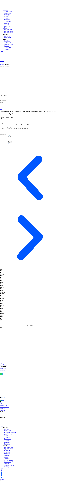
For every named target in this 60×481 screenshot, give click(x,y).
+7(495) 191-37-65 (3, 478)
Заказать (1, 103)
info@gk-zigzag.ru (2, 398)
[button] (30, 178)
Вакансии (1, 412)
